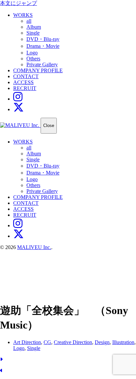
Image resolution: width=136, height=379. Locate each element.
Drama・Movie (42, 46)
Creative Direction (73, 342)
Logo (32, 52)
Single (33, 33)
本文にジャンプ (18, 3)
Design (102, 342)
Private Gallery (42, 64)
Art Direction (27, 342)
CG (47, 342)
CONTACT (26, 76)
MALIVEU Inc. (34, 247)
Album (33, 27)
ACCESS (23, 82)
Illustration (123, 342)
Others (33, 58)
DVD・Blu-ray (42, 39)
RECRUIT (24, 88)
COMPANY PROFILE (38, 70)
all (28, 21)
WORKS (23, 15)
